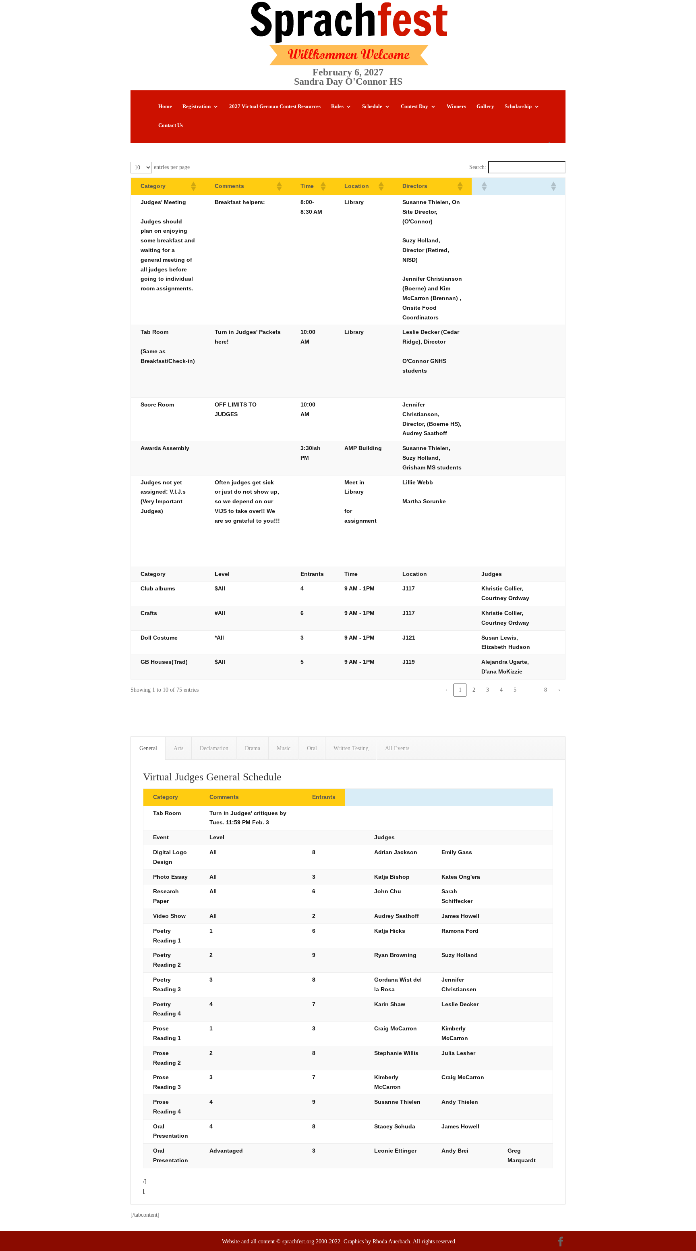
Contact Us (170, 125)
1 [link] (460, 690)
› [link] (559, 690)
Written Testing (351, 748)
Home (165, 106)
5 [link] (515, 690)
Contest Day (414, 106)
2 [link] (473, 690)
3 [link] (487, 690)
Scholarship (518, 106)
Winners (456, 106)
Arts (178, 748)
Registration (196, 106)
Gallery (485, 106)
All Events (397, 748)
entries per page (172, 167)
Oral (312, 748)
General (148, 748)
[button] (193, 186)
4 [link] (501, 690)
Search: (477, 167)
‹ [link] (446, 690)
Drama (252, 748)
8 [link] (545, 690)
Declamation (214, 748)
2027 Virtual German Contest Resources (275, 106)
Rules (337, 106)
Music (283, 748)
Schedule (372, 106)
